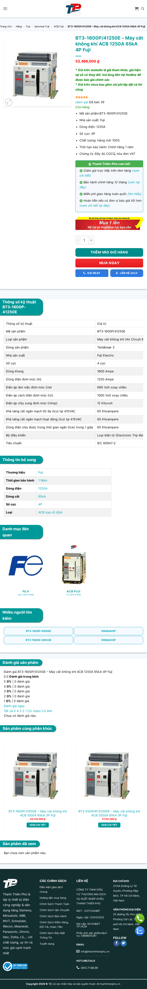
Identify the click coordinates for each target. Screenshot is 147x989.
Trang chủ (5, 26)
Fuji (28, 26)
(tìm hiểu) (134, 194)
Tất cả (8, 711)
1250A (42, 488)
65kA (42, 496)
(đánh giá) (82, 102)
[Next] (137, 781)
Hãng (19, 26)
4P (40, 504)
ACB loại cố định (50, 512)
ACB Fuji (59, 26)
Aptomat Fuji (41, 26)
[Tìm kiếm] (142, 8)
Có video (34, 711)
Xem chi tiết (38, 824)
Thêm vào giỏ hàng (109, 252)
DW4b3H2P (108, 639)
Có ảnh (47, 711)
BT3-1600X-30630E (38, 639)
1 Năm (42, 480)
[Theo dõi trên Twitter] (123, 943)
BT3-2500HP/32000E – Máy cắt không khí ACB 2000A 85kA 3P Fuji (109, 813)
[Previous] (9, 781)
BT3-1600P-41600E (38, 631)
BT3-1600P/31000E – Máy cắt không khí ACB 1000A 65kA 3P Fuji (38, 813)
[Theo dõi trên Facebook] (117, 943)
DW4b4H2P (108, 631)
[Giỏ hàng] (137, 8)
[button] (5, 8)
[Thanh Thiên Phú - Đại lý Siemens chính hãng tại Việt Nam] (73, 8)
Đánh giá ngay (14, 706)
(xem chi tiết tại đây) (95, 205)
